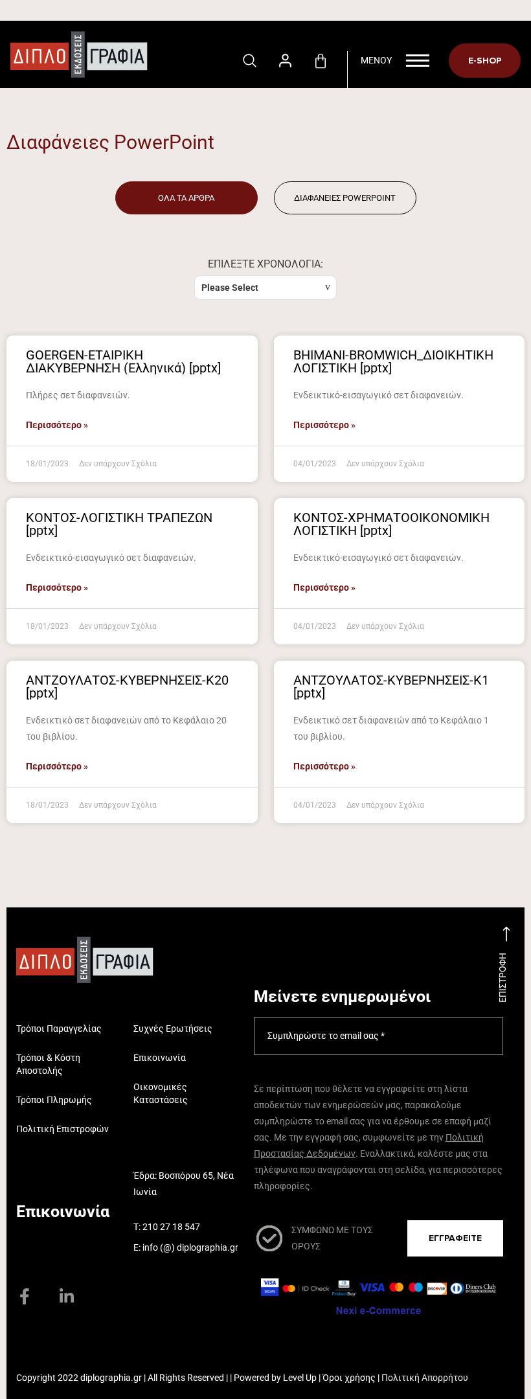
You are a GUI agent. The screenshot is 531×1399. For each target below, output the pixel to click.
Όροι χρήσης (349, 1377)
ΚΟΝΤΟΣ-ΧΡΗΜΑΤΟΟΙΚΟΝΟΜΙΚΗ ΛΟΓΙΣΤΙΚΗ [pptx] (391, 524)
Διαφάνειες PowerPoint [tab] (345, 198)
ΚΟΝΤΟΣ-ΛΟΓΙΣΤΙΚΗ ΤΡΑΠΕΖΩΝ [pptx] (119, 524)
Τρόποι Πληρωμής (54, 1100)
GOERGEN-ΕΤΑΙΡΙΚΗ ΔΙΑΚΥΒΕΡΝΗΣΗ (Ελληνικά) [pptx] (123, 361)
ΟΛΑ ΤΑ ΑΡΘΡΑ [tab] (186, 198)
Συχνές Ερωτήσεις (172, 1028)
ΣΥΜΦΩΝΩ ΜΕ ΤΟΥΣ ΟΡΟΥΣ (332, 1238)
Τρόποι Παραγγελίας (59, 1028)
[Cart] (320, 61)
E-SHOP (484, 60)
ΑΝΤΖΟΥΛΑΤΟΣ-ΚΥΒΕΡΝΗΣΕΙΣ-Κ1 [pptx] (391, 686)
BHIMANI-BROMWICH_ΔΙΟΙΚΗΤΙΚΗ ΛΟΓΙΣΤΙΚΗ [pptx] (393, 361)
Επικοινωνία (159, 1057)
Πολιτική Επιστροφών (62, 1129)
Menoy (376, 60)
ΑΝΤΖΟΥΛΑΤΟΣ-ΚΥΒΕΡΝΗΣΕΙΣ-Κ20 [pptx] (127, 686)
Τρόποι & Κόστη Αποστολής (48, 1064)
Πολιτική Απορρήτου (424, 1377)
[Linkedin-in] (66, 1296)
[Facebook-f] (24, 1296)
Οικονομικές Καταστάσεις (160, 1093)
